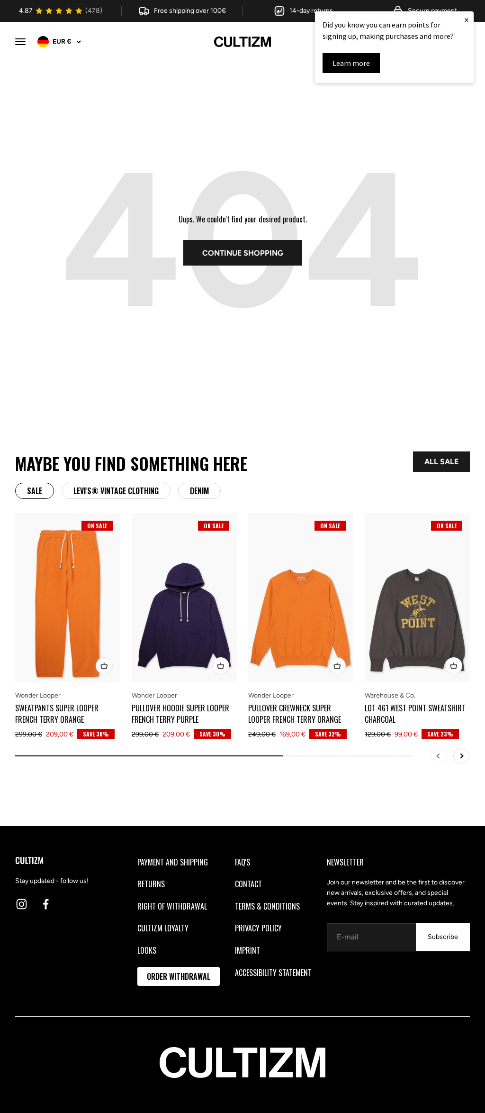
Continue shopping (242, 253)
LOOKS (146, 950)
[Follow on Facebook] (45, 904)
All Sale (441, 461)
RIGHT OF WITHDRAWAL (172, 906)
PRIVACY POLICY (258, 928)
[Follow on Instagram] (21, 904)
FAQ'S (242, 862)
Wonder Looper (38, 695)
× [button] (466, 20)
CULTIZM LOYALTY (163, 928)
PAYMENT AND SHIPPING (172, 862)
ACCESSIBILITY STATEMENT (273, 972)
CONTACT (248, 884)
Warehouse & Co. (390, 695)
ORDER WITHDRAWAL (178, 976)
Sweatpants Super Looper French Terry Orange (57, 713)
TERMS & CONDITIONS (267, 906)
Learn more (351, 63)
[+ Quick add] (104, 665)
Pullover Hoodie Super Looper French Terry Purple (180, 713)
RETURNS (151, 884)
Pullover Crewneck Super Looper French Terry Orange (294, 713)
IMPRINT (247, 950)
